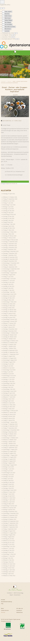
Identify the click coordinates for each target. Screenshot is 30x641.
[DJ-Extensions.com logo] (15, 45)
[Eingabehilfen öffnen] (2, 2)
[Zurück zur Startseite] (15, 52)
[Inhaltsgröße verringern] (14, 33)
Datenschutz (19, 612)
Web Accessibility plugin (6, 49)
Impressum (19, 610)
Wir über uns (19, 608)
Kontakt (3, 599)
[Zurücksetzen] (1, 8)
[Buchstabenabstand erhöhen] (18, 39)
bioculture (8, 621)
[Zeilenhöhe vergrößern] (14, 37)
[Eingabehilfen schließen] (4, 8)
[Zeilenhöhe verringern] (12, 37)
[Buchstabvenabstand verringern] (16, 39)
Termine (3, 612)
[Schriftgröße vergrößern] (14, 35)
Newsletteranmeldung (6, 601)
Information (4, 181)
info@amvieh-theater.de (11, 183)
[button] (1, 52)
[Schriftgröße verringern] (12, 35)
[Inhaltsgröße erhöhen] (17, 33)
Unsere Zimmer (5, 610)
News (2, 608)
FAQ (2, 603)
